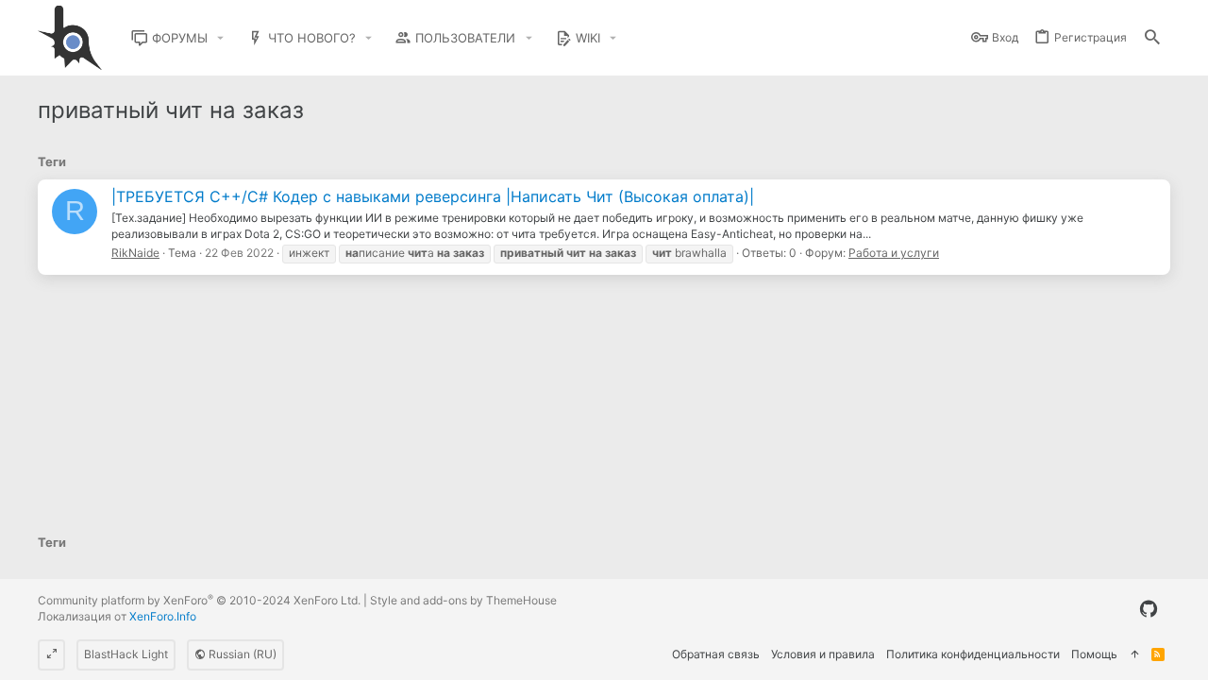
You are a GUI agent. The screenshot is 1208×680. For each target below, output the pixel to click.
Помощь (1094, 654)
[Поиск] (1152, 38)
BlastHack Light (126, 654)
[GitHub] (1148, 609)
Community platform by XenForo (199, 600)
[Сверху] (1134, 655)
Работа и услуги (893, 253)
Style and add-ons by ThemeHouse (463, 600)
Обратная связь (716, 654)
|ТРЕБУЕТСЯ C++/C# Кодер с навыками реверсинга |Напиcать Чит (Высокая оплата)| (432, 196)
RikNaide (135, 253)
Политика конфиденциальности (973, 654)
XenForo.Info (162, 616)
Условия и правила (823, 654)
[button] (221, 38)
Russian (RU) (241, 654)
